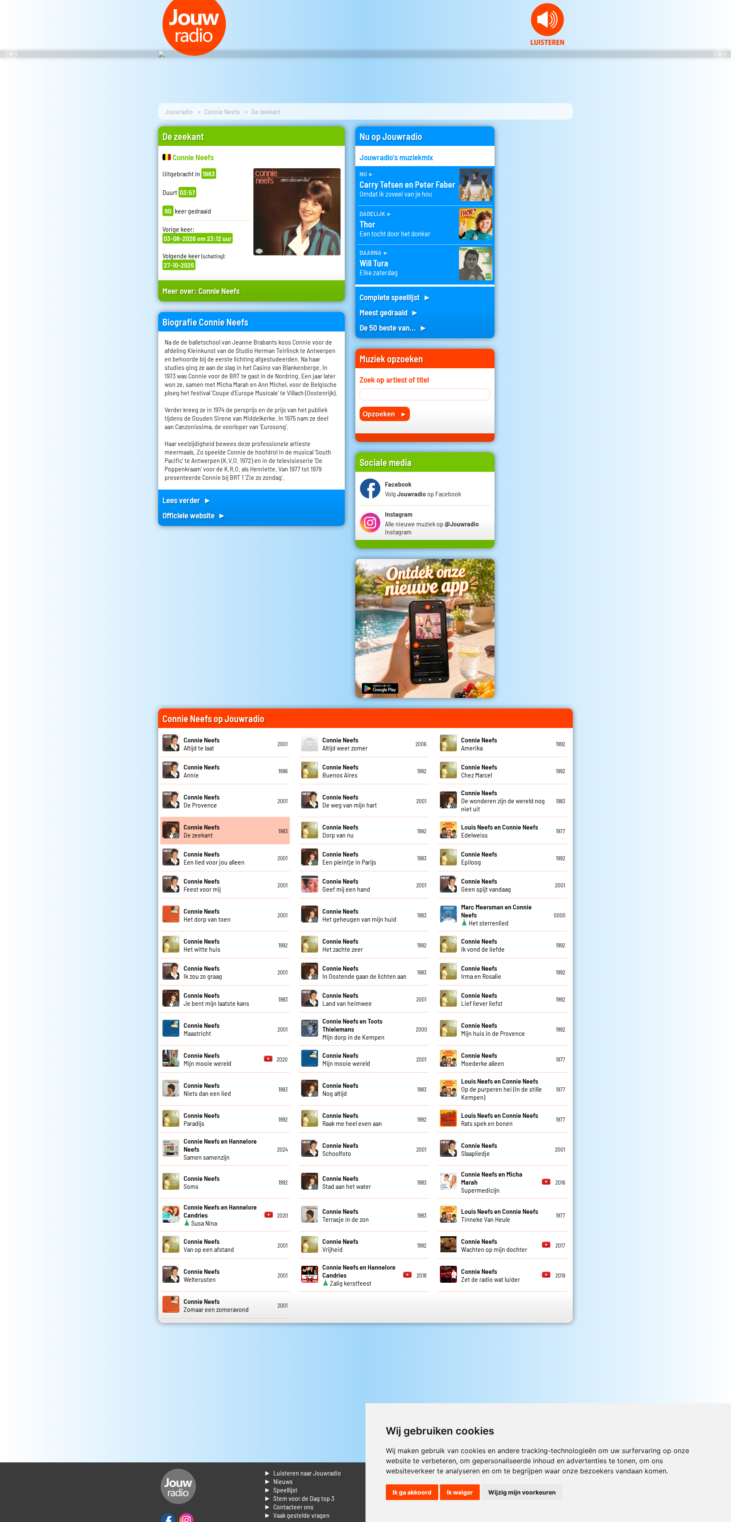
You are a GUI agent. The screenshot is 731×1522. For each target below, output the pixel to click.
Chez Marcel (479, 771)
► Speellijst (280, 1490)
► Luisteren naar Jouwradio (302, 1473)
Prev (11, 54)
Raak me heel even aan (352, 1119)
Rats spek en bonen (499, 1119)
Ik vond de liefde (483, 945)
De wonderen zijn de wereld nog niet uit (503, 800)
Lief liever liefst (482, 999)
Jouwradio (179, 111)
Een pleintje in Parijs (349, 858)
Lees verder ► (187, 500)
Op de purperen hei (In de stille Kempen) (501, 1089)
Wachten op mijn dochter (494, 1245)
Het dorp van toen (207, 915)
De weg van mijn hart (349, 801)
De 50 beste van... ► (393, 327)
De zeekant (202, 831)
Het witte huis (202, 945)
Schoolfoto (340, 1149)
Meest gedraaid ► (389, 312)
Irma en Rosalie (481, 972)
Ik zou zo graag (203, 972)
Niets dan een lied (207, 1089)
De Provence (202, 801)
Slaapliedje (479, 1149)
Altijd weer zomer (345, 744)
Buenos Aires (340, 771)
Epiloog (479, 858)
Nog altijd (340, 1089)
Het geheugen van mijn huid (359, 915)
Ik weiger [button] (460, 1492)
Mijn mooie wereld (207, 1059)
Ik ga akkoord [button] (412, 1492)
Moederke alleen (482, 1059)
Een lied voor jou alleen (214, 858)
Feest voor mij (202, 885)
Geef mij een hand (346, 885)
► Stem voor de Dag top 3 (299, 1498)
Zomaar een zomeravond (216, 1305)
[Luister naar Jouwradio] (547, 42)
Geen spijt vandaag (486, 885)
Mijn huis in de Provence (493, 1029)
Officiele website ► (194, 515)
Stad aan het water (346, 1182)
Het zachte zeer (342, 945)
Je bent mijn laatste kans (216, 999)
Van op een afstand (209, 1245)
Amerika (479, 744)
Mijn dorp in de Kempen (353, 1029)
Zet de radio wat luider (490, 1275)
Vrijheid (340, 1245)
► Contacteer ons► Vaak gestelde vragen (297, 1511)
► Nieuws (278, 1481)
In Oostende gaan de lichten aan (364, 972)
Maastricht (202, 1029)
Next (720, 54)
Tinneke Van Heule (499, 1215)
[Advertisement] (539, 253)
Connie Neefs (222, 111)
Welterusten (202, 1275)
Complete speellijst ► (395, 297)
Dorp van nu (340, 831)
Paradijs (202, 1119)
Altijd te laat (202, 744)
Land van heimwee (347, 999)
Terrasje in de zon (345, 1215)
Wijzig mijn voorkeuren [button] (522, 1492)
